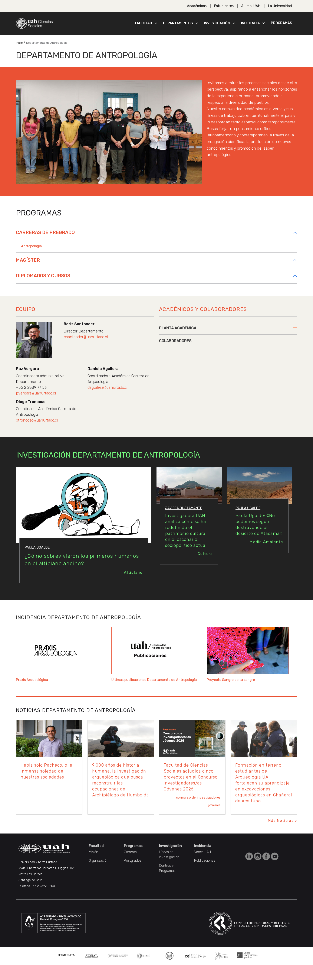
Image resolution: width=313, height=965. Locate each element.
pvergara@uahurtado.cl (36, 393)
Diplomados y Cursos (43, 276)
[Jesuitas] (221, 955)
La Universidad (280, 6)
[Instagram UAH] (258, 856)
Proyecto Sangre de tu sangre (231, 680)
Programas (281, 23)
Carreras (130, 852)
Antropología (31, 246)
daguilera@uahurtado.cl (108, 387)
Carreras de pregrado (45, 232)
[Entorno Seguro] (169, 955)
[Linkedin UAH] (249, 856)
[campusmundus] (195, 956)
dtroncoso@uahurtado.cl (37, 420)
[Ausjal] (92, 955)
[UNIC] (143, 955)
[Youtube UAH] (275, 856)
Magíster (28, 260)
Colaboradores (175, 340)
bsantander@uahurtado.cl (86, 337)
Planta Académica (177, 328)
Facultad (143, 23)
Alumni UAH (250, 6)
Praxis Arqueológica (32, 680)
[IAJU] (117, 955)
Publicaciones (204, 860)
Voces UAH (202, 852)
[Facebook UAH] (266, 856)
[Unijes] (247, 955)
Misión (93, 852)
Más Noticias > (282, 820)
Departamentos (178, 23)
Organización (98, 860)
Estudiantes (224, 6)
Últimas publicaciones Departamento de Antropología (154, 680)
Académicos (197, 6)
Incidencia (250, 23)
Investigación (217, 23)
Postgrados (132, 860)
